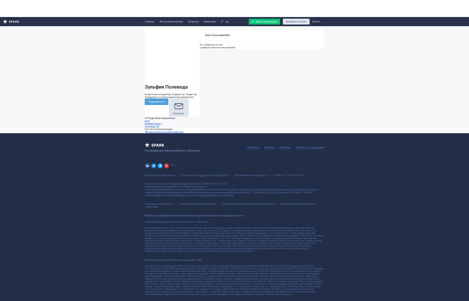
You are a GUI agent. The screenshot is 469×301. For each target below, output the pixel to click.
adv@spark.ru (259, 175)
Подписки (152, 126)
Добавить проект (296, 21)
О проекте (253, 147)
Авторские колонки (171, 21)
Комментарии (153, 123)
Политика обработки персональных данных (248, 203)
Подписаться (157, 101)
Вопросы (193, 21)
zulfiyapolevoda (157, 131)
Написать (178, 113)
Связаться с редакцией (310, 147)
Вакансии (209, 21)
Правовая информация (159, 203)
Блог (147, 120)
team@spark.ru (166, 175)
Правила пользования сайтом (197, 203)
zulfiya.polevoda (174, 131)
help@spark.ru (220, 175)
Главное (149, 21)
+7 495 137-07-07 (295, 175)
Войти (316, 21)
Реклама (285, 147)
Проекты (269, 147)
